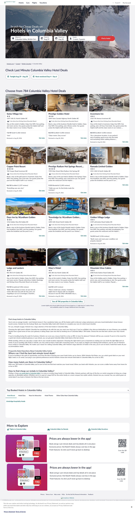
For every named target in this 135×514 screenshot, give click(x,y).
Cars (28, 3)
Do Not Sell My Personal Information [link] (76, 494)
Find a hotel (105, 38)
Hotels (21, 3)
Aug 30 (61, 39)
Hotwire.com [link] (10, 63)
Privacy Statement (9, 512)
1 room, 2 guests (79, 39)
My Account (127, 3)
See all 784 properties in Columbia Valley (67, 301)
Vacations (43, 3)
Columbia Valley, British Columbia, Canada (26, 39)
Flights (34, 3)
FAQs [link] (63, 494)
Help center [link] (57, 494)
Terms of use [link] (49, 494)
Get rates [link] (42, 138)
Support (117, 3)
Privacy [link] (42, 494)
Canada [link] (18, 63)
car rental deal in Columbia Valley (29, 373)
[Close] (131, 507)
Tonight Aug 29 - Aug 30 (19, 76)
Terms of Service (21, 512)
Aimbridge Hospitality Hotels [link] (15, 401)
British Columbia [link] (26, 63)
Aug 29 (46, 39)
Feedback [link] (90, 494)
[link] (27, 429)
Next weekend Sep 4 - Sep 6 (46, 76)
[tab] (11, 395)
